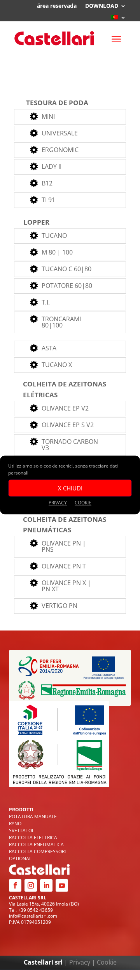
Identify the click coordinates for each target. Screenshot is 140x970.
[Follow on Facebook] (15, 885)
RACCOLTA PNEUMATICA (36, 844)
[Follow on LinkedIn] (46, 885)
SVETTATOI (21, 830)
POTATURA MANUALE (33, 816)
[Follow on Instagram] (30, 885)
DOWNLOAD (101, 6)
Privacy (79, 962)
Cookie (107, 962)
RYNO (15, 823)
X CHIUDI (70, 488)
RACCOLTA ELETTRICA (33, 837)
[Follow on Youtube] (62, 885)
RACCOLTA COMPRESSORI (37, 851)
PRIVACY (58, 502)
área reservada (57, 6)
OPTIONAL (20, 858)
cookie (83, 502)
